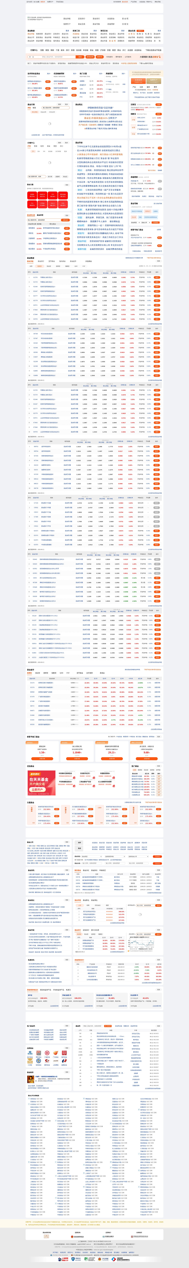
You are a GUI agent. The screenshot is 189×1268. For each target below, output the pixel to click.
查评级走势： (132, 638)
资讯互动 (104, 93)
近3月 (95, 412)
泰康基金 (60, 918)
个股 (57, 122)
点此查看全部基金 (156, 463)
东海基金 (115, 849)
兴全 (43, 591)
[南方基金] (30, 788)
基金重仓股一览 (47, 655)
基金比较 (84, 96)
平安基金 (115, 901)
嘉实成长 (115, 139)
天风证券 (143, 915)
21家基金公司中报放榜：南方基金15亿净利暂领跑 (91, 226)
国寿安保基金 (61, 865)
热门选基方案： (79, 593)
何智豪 (158, 620)
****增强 (108, 161)
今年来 (131, 412)
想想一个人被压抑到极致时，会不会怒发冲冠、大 (111, 779)
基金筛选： (78, 590)
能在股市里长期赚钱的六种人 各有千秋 (96, 305)
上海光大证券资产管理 (64, 909)
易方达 (47, 591)
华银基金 (60, 887)
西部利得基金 (144, 920)
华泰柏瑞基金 (61, 882)
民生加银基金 (34, 898)
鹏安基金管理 (144, 901)
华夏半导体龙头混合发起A (80, 554)
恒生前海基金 (34, 882)
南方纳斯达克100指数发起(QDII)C (137, 523)
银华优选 (107, 139)
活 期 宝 (125, 86)
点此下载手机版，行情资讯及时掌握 (53, 207)
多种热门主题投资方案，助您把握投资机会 (40, 260)
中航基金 (115, 937)
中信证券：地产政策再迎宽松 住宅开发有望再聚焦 (91, 254)
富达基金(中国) (30, 589)
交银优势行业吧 (34, 773)
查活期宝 (76, 103)
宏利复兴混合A (110, 554)
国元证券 (88, 871)
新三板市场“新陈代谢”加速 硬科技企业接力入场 (90, 277)
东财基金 (88, 846)
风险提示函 (108, 986)
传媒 (140, 289)
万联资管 (115, 920)
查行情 (50, 248)
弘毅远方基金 (116, 887)
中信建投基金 (89, 945)
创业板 (79, 122)
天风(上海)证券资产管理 (119, 915)
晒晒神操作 (80, 293)
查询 (158, 639)
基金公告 (65, 99)
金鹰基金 (88, 893)
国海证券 (29, 591)
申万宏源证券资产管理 (64, 912)
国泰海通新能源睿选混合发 (52, 315)
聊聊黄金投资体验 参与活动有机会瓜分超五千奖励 (91, 301)
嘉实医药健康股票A (44, 458)
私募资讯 (121, 99)
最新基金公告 (39, 626)
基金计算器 (44, 685)
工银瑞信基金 (61, 871)
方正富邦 (42, 589)
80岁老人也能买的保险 (129, 135)
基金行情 (31, 176)
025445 (36, 358)
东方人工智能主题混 (35, 160)
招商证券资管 (116, 943)
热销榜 (160, 242)
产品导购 (125, 64)
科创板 (85, 122)
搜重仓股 (65, 292)
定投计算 (84, 99)
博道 (36, 579)
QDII (61, 406)
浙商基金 (60, 943)
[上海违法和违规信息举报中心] (89, 993)
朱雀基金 (143, 940)
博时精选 (131, 139)
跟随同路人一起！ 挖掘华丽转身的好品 (96, 297)
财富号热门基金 (33, 470)
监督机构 (77, 966)
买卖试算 (144, 576)
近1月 (87, 412)
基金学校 (121, 96)
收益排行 (157, 99)
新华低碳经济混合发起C (51, 300)
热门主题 (83, 145)
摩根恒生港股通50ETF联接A (91, 620)
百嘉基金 (33, 835)
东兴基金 (88, 851)
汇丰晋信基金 (116, 876)
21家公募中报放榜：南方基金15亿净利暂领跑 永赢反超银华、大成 (49, 608)
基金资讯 (104, 96)
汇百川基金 (88, 874)
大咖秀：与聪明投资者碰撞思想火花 (46, 810)
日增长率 (131, 344)
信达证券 (143, 923)
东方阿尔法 (52, 584)
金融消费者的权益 (101, 321)
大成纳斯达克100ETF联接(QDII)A (136, 529)
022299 (36, 377)
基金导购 (96, 86)
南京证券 (60, 901)
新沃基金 (33, 929)
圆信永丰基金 (144, 934)
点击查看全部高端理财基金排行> (152, 716)
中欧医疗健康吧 (48, 773)
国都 (56, 589)
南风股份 (32, 300)
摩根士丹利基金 (145, 896)
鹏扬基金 (145, 470)
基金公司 (31, 99)
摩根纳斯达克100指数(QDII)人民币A (137, 515)
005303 (32, 458)
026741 (78, 613)
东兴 (40, 586)
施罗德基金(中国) (145, 909)
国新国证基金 (89, 868)
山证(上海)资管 (90, 915)
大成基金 (60, 846)
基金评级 (48, 99)
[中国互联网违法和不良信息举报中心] (121, 993)
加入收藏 (36, 64)
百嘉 (50, 579)
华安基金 (115, 871)
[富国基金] (38, 796)
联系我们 (78, 986)
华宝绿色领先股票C (47, 354)
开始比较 (157, 597)
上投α (93, 139)
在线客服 (155, 161)
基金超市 (157, 96)
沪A (33, 223)
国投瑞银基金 (144, 865)
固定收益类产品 (45, 723)
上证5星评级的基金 (116, 593)
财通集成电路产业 (88, 674)
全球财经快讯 (116, 183)
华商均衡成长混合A (44, 554)
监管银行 (108, 966)
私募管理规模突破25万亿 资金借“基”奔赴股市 (90, 230)
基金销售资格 (47, 966)
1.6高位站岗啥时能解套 (104, 791)
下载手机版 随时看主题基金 (153, 536)
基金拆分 (94, 604)
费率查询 (119, 129)
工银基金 (47, 790)
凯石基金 (33, 896)
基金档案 (39, 103)
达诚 (48, 584)
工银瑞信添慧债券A (60, 167)
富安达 (59, 586)
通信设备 (83, 165)
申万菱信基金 (89, 912)
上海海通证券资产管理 (92, 909)
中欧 (54, 591)
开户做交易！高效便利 (87, 197)
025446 (36, 363)
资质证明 (63, 986)
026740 (78, 610)
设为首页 (29, 64)
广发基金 (55, 790)
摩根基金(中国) (118, 620)
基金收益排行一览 (49, 626)
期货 (114, 122)
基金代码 (35, 344)
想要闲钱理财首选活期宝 (88, 193)
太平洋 (114, 918)
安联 (30, 579)
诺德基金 (115, 898)
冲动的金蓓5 (136, 813)
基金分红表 (38, 655)
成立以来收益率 (33, 732)
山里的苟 (136, 810)
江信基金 (33, 893)
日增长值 (122, 344)
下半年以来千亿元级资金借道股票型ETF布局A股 (91, 218)
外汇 (124, 122)
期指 (47, 122)
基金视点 (78, 176)
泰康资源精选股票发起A (48, 386)
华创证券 (33, 876)
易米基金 (115, 934)
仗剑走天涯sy (136, 767)
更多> (49, 145)
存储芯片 (83, 157)
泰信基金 (33, 920)
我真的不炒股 (136, 776)
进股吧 (58, 248)
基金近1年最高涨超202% (96, 190)
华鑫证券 (143, 885)
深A (39, 223)
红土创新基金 (116, 882)
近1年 (113, 412)
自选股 (130, 122)
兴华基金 (115, 926)
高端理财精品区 (32, 723)
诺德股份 (32, 315)
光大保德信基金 (117, 857)
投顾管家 (39, 96)
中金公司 (33, 940)
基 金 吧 (125, 81)
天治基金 (60, 920)
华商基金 (115, 879)
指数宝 (140, 96)
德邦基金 (143, 843)
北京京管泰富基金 (145, 832)
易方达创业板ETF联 (143, 205)
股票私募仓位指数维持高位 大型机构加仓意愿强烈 (91, 285)
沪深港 (103, 122)
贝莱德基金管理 (62, 835)
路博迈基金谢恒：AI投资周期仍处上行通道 (42, 643)
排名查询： (132, 667)
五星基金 (148, 103)
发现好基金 (62, 135)
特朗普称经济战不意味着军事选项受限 (94, 183)
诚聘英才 (131, 986)
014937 (36, 372)
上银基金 (33, 915)
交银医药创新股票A (44, 444)
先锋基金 (33, 926)
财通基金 (115, 840)
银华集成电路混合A (34, 167)
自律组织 (139, 966)
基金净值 (66, 81)
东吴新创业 (70, 139)
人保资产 (88, 907)
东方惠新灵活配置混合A (79, 540)
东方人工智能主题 (135, 237)
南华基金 (33, 901)
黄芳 (156, 617)
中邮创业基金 (136, 323)
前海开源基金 (136, 782)
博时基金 (38, 790)
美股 (109, 122)
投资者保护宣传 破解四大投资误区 (96, 313)
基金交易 (116, 64)
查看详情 (157, 416)
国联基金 (60, 862)
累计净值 (91, 345)
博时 (56, 579)
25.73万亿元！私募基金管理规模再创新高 (41, 709)
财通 (56, 581)
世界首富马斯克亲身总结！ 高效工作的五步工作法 (91, 309)
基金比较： (78, 597)
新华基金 (60, 926)
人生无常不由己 (136, 788)
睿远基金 (33, 909)
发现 (157, 103)
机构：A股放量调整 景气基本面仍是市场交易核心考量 (45, 649)
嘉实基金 (88, 890)
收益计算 (76, 99)
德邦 (34, 584)
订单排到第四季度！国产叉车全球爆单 (94, 262)
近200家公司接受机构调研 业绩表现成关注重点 (90, 222)
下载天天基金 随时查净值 (107, 200)
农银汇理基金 (89, 901)
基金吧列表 (134, 759)
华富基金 (88, 876)
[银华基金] (64, 788)
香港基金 (48, 103)
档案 (74, 349)
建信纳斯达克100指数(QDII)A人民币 (137, 518)
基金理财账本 (57, 655)
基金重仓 (86, 634)
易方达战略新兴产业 (89, 651)
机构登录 (157, 164)
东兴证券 (43, 586)
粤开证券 (60, 934)
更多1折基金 (152, 242)
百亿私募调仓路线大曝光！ (37, 616)
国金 (33, 591)
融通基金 (64, 798)
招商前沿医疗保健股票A (45, 416)
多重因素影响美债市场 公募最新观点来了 (41, 610)
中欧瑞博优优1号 (92, 703)
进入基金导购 (158, 275)
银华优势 (123, 139)
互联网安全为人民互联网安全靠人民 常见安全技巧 (91, 317)
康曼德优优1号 (92, 707)
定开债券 (89, 406)
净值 (29, 179)
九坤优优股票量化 (92, 713)
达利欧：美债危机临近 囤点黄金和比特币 (95, 242)
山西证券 (143, 912)
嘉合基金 (143, 887)
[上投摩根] (55, 796)
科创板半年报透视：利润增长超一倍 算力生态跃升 (91, 265)
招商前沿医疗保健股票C (45, 421)
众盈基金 (88, 948)
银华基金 (64, 790)
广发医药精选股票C (44, 435)
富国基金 (38, 798)
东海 (68, 584)
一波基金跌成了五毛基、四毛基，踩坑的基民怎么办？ (45, 667)
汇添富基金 (143, 882)
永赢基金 (33, 937)
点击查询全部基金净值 (155, 396)
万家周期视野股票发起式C (49, 363)
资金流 (65, 248)
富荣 (38, 589)
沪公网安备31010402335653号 (92, 988)
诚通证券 (33, 843)
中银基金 (33, 948)
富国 (35, 589)
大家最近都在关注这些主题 (133, 536)
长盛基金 (88, 840)
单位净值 (35, 184)
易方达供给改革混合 (89, 645)
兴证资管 (33, 931)
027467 (36, 354)
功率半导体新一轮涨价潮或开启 (91, 186)
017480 (32, 435)
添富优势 (99, 139)
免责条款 (93, 986)
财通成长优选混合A (34, 153)
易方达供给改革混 (135, 225)
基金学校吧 (63, 768)
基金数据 (31, 93)
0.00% (149, 354)
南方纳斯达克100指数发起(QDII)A (137, 521)
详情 (124, 156)
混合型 (37, 406)
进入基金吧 (108, 759)
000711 (32, 439)
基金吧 (112, 103)
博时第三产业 (140, 139)
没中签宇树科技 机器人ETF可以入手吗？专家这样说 (45, 676)
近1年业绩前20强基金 (91, 593)
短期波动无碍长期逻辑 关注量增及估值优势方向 (43, 652)
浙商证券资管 (89, 943)
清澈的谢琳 (135, 819)
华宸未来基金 (144, 874)
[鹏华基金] (47, 796)
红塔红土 (33, 885)
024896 (36, 391)
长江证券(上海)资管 (48, 581)
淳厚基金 (143, 838)
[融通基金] (64, 796)
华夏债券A (61, 139)
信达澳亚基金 (116, 923)
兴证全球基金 (144, 929)
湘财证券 (88, 923)
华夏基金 (117, 617)
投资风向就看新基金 (151, 289)
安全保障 (150, 164)
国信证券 (143, 868)
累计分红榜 (95, 663)
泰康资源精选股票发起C (48, 391)
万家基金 (88, 920)
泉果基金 (143, 904)
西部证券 (33, 923)
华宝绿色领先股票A (47, 349)
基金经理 (40, 287)
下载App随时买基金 (146, 135)
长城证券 (29, 581)
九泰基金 (115, 890)
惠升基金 (143, 879)
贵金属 (134, 289)
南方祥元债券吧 (34, 770)
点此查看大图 (35, 207)
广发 (59, 589)
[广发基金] (55, 788)
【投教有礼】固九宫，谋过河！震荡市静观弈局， (111, 773)
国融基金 (33, 865)
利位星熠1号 (92, 710)
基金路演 (30, 806)
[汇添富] (30, 796)
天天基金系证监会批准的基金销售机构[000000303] (77, 980)
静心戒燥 (136, 797)
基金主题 (30, 256)
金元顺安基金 (116, 893)
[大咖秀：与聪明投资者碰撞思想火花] (30, 813)
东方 (61, 584)
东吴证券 (36, 586)
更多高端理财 (136, 268)
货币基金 (80, 406)
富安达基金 (60, 854)
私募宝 (148, 96)
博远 (61, 579)
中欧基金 (115, 940)
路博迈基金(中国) (90, 896)
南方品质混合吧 (48, 768)
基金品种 (31, 103)
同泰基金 (143, 918)
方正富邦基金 (61, 857)
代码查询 (109, 129)
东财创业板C (141, 193)
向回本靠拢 (135, 800)
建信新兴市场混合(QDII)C (137, 513)
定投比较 (123, 580)
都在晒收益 (102, 293)
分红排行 (137, 580)
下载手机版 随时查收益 (154, 329)
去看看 (159, 301)
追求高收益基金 (34, 145)
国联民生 (115, 862)
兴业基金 (60, 929)
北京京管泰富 (45, 579)
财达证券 (34, 581)
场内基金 (56, 103)
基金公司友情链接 (33, 829)
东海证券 (29, 586)
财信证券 (29, 584)
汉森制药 (32, 310)
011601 (32, 453)
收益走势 (43, 184)
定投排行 (81, 81)
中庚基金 (60, 937)
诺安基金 (88, 898)
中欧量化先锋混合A (50, 310)
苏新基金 (115, 912)
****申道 (108, 153)
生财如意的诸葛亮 (135, 804)
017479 (32, 430)
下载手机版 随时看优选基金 (152, 403)
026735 (78, 623)
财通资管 (60, 581)
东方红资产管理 (35, 849)
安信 (32, 579)
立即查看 (49, 814)
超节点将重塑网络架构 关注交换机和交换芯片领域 (91, 258)
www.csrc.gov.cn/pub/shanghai (103, 983)
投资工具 (76, 93)
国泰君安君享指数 (136, 260)
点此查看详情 (54, 739)
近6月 (104, 412)
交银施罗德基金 (145, 893)
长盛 (54, 581)
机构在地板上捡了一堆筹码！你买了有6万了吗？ (111, 794)
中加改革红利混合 (49, 321)
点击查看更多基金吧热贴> (153, 822)
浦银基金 (88, 904)
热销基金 (140, 103)
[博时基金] (38, 788)
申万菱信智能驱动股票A (79, 547)
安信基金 (60, 832)
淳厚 (37, 581)
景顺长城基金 (61, 890)
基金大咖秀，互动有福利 (35, 819)
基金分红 (65, 96)
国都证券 (143, 857)
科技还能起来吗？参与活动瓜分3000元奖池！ (110, 782)
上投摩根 (55, 798)
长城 (67, 579)
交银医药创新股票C (44, 448)
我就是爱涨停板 (136, 791)
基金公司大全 (94, 135)
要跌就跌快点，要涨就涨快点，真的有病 (109, 800)
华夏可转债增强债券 (61, 160)
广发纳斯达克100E (143, 201)
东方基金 (60, 849)
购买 (48, 153)
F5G (81, 169)
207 (93, 626)
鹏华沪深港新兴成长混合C (52, 305)
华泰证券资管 (148, 323)
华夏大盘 (52, 139)
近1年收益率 (100, 732)
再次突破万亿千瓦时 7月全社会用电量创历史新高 (91, 269)
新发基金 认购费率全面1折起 (111, 193)
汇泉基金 (60, 879)
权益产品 (159, 268)
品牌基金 (30, 782)
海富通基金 (143, 876)
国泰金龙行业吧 (48, 770)
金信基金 (60, 893)
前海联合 (60, 907)
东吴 (33, 586)
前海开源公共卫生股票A (45, 453)
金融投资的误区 (90, 321)
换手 (66, 234)
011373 (32, 416)
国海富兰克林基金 (90, 860)
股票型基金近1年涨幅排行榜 (134, 329)
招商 (51, 591)
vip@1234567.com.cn (84, 977)
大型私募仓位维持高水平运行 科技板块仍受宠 (43, 622)
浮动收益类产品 (58, 723)
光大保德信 (52, 589)
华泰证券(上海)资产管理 (64, 885)
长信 (66, 581)
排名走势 (52, 184)
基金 (92, 122)
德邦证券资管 (39, 584)
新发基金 (39, 99)
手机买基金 (59, 64)
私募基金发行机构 (56, 715)
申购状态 (56, 99)
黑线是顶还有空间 (102, 767)
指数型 (54, 406)
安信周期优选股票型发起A (49, 377)
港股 (97, 122)
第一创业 (48, 586)
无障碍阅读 (148, 64)
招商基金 (33, 943)
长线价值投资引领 (135, 794)
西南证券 (143, 926)
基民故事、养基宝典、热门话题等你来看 (95, 289)
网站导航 (158, 64)
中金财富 (143, 937)
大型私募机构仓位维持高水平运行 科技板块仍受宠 (91, 234)
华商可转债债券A (60, 153)
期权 (52, 122)
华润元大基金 (89, 879)
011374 (32, 421)
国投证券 (33, 868)
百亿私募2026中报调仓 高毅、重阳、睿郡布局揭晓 (44, 711)
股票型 (29, 406)
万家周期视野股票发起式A (49, 358)
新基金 (102, 406)
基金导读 (78, 215)
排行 (67, 122)
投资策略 (112, 99)
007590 (36, 349)
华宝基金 (115, 874)
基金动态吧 (58, 685)
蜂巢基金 (88, 854)
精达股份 (32, 321)
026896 (78, 617)
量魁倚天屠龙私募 (92, 700)
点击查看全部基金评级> (117, 656)
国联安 (35, 591)
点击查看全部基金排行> (117, 685)
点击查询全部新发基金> (154, 626)
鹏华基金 (47, 798)
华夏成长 (45, 139)
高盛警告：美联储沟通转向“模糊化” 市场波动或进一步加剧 (47, 640)
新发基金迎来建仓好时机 (132, 403)
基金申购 (123, 576)
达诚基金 (115, 846)
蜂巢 (63, 586)
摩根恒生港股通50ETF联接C (91, 623)
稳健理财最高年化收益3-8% (77, 135)
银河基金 (33, 934)
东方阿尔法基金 (145, 846)
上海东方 (57, 584)
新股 (73, 122)
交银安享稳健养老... (137, 317)
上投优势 (86, 139)
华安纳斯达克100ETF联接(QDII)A (136, 526)
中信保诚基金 (34, 945)
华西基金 (115, 885)
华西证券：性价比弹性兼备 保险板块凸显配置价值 (91, 250)
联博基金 (60, 896)
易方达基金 (88, 931)
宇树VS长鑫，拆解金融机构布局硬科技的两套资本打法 (45, 679)
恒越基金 (88, 887)
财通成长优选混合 (135, 231)
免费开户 (50, 64)
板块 (62, 122)
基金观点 (112, 96)
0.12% (153, 510)
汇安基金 (143, 871)
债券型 (45, 406)
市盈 (66, 238)
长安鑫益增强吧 (48, 763)
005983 (36, 368)
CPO (81, 161)
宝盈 (58, 579)
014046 (32, 448)
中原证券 (143, 948)
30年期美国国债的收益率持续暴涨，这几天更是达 (111, 776)
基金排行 (96, 81)
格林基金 (88, 862)
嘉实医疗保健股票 (43, 439)
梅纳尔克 (136, 779)
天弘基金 (33, 918)
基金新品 (140, 99)
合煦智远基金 (34, 887)
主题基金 (84, 103)
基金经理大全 (105, 135)
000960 (32, 425)
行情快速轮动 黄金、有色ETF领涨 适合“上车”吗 (90, 238)
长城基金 (60, 838)
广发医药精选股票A (44, 430)
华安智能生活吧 (48, 766)
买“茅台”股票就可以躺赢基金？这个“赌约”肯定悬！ (44, 673)
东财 (46, 584)
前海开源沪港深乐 (135, 220)
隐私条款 (100, 986)
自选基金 (134, 64)
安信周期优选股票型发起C (49, 381)
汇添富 (30, 798)
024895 (36, 386)
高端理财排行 (79, 693)
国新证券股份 (34, 871)
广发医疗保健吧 (34, 768)
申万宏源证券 (34, 912)
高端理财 (110, 86)
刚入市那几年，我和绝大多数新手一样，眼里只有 (111, 806)
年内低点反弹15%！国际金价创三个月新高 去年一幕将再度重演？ (49, 619)
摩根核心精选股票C (47, 372)
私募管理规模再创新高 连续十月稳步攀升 (95, 281)
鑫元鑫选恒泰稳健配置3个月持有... (93, 610)
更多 (67, 93)
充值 (158, 176)
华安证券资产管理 (62, 874)
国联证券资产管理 (145, 862)
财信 (68, 581)
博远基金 (143, 835)
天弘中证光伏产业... (137, 309)
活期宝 (131, 96)
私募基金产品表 (33, 715)
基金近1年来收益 (137, 283)
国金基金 (143, 860)
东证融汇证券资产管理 (37, 854)
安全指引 (85, 986)
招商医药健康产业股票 (45, 425)
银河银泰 (149, 139)
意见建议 (116, 986)
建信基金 (136, 785)
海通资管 (125, 470)
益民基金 (88, 934)
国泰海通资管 (89, 865)
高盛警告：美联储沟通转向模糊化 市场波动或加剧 (91, 246)
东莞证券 (64, 584)
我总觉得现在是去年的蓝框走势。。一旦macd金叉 (111, 770)
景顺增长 (79, 139)
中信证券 (115, 945)
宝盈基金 (115, 835)
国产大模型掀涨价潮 (114, 186)
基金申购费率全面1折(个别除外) (44, 135)
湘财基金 (60, 923)
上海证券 (115, 909)
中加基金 (60, 940)
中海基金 (132, 470)
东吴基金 (33, 851)
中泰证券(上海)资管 (146, 943)
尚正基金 (60, 915)
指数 (42, 122)
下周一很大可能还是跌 (104, 803)
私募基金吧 (63, 770)
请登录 (42, 64)
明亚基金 (60, 898)
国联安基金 (33, 862)
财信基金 (88, 843)
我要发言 (126, 759)
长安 (65, 579)
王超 (157, 610)
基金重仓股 (31, 287)
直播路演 (121, 103)
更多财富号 (158, 323)
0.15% (149, 349)
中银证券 (115, 948)
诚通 (63, 581)
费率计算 (93, 99)
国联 (39, 591)
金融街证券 (33, 890)
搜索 (80, 129)
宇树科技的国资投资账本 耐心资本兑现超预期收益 (91, 273)
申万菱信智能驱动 (88, 679)
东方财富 (58, 223)
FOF (68, 406)
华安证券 (33, 874)
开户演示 (143, 164)
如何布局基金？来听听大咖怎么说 (38, 821)
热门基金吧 (31, 759)
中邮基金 (60, 948)
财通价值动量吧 (34, 766)
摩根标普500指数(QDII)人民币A (137, 510)
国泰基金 (115, 865)
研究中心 (70, 986)
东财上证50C (141, 189)
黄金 (119, 122)
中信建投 (60, 945)
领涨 (34, 179)
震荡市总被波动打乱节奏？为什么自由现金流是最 (111, 815)
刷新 (59, 176)
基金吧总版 (118, 759)
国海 (68, 589)
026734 (78, 620)
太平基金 (88, 918)
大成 (43, 584)
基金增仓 (94, 634)
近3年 (122, 412)
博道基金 (88, 832)
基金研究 (104, 99)
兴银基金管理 (116, 929)
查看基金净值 (91, 200)
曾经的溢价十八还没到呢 (104, 812)
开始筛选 (155, 294)
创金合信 (41, 581)
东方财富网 (108, 64)
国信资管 (115, 868)
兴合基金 (88, 926)
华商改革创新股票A (89, 648)
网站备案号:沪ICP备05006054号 (70, 988)
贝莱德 (52, 579)
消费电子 (148, 283)
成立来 (140, 412)
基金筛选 (93, 96)
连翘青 (136, 807)
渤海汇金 (40, 579)
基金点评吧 (63, 766)
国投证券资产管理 (62, 868)
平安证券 (33, 904)
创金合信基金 (34, 840)
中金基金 (119, 470)
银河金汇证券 (116, 931)
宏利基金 (33, 879)
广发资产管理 (63, 589)
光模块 (82, 153)
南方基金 (138, 470)
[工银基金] (47, 788)
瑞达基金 (115, 907)
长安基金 (33, 838)
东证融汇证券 (54, 586)
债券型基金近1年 (104, 593)
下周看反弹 (100, 797)
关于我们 (55, 986)
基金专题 (104, 103)
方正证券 (46, 589)
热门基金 (135, 500)
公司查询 (128, 129)
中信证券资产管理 (145, 945)
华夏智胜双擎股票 (88, 617)
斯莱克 (31, 305)
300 (44, 223)
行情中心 (34, 122)
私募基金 (65, 103)
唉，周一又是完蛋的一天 (104, 819)
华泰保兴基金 (89, 882)
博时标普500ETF (142, 197)
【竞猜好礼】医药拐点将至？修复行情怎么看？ (111, 785)
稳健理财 (131, 103)
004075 (32, 444)
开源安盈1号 (134, 253)
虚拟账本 (93, 103)
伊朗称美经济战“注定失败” (100, 179)
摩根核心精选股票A (47, 368)
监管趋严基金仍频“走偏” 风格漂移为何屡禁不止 (43, 682)
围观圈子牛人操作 (91, 293)
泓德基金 (60, 876)
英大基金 (60, 931)
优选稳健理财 (59, 145)
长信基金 (60, 843)
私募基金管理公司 (44, 715)
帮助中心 (141, 64)
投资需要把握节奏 (102, 788)
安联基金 (33, 832)
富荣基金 (151, 470)
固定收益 (151, 268)
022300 (36, 381)
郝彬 (159, 617)
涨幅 (66, 230)
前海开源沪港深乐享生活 (45, 540)
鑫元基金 (117, 610)
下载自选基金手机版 (153, 122)
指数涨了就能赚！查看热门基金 (110, 197)
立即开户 (112, 190)
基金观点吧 (63, 773)
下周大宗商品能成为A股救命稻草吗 (107, 809)
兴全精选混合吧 (34, 763)
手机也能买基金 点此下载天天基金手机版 (147, 169)
